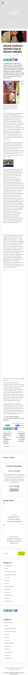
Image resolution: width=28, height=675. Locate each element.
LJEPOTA (7, 580)
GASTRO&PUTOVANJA (10, 571)
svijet (14, 13)
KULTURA (20, 55)
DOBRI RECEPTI (9, 565)
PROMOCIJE (8, 589)
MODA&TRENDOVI (9, 586)
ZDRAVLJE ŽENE (8, 601)
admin (6, 55)
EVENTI (6, 568)
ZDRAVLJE (7, 598)
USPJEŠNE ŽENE (9, 595)
